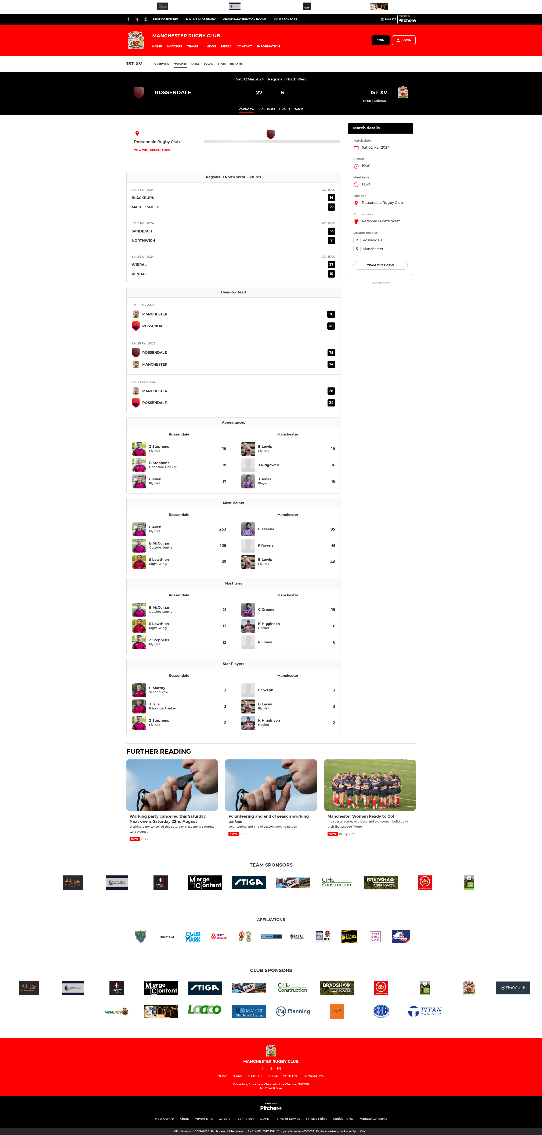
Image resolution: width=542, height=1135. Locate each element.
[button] (157, 46)
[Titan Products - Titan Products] (425, 1012)
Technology (245, 1119)
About (184, 1119)
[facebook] (128, 19)
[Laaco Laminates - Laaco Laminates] (205, 1012)
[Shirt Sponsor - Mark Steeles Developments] (235, 7)
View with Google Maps (152, 150)
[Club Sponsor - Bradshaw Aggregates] (381, 883)
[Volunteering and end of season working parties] (271, 785)
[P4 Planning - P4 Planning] (293, 1012)
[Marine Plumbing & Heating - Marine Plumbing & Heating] (249, 1012)
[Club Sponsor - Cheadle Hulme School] (469, 883)
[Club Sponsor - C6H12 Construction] (337, 883)
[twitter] (137, 19)
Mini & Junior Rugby (201, 19)
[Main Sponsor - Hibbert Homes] (307, 7)
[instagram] (146, 19)
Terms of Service (287, 1119)
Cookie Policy (343, 1119)
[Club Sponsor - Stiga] (249, 883)
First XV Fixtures (165, 19)
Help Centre (164, 1119)
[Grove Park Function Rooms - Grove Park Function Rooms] (379, 7)
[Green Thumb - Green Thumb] (117, 1012)
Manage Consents (373, 1119)
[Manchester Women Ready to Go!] (370, 785)
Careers (224, 1119)
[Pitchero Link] (407, 21)
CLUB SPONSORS (285, 19)
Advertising (204, 1119)
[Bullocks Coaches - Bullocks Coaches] (293, 883)
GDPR (264, 1119)
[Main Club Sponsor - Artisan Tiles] (162, 7)
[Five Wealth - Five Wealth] (513, 989)
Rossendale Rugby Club (382, 203)
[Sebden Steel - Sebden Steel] (381, 1012)
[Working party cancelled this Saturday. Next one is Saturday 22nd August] (172, 785)
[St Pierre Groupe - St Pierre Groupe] (337, 1012)
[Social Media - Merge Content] (205, 883)
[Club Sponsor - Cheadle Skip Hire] (425, 883)
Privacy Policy (316, 1119)
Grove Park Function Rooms (244, 19)
